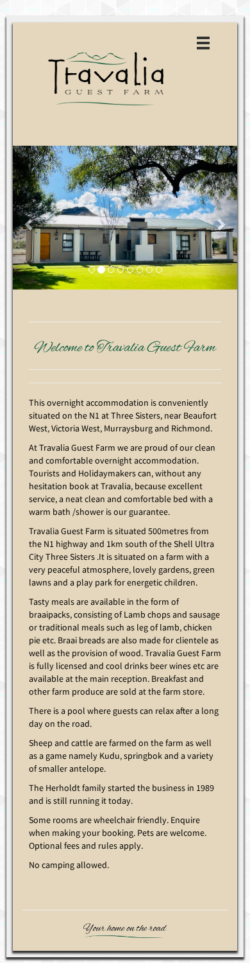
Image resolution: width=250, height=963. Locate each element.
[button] (30, 218)
